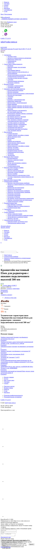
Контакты (7, 8)
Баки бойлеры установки (14, 204)
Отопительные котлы (13, 166)
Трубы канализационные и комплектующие (20, 215)
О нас (5, 11)
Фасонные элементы (13, 82)
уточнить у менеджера (12, 288)
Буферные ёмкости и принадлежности (18, 206)
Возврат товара (8, 388)
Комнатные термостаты (14, 59)
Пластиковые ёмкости (13, 70)
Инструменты (8, 132)
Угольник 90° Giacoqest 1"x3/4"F (10, 357)
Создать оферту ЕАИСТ (9, 285)
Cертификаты (8, 10)
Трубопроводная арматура (15, 127)
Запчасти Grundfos (12, 169)
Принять (31, 544)
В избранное (4, 291)
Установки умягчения (13, 87)
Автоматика (7, 55)
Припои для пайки (12, 147)
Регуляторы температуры (14, 118)
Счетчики (10, 79)
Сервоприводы (11, 61)
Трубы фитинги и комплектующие (17, 217)
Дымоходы (10, 161)
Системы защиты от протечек (16, 123)
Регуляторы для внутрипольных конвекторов (20, 198)
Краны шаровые (12, 104)
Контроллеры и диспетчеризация (17, 102)
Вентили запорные (12, 92)
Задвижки (10, 96)
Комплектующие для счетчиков (16, 67)
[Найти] (17, 252)
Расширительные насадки (14, 150)
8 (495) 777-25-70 (6, 38)
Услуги (6, 6)
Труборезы (10, 153)
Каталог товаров (9, 377)
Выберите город (12, 22)
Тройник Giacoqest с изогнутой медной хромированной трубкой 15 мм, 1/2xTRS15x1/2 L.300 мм (17, 342)
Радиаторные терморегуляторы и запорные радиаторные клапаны (19, 114)
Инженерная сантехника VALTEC (17, 210)
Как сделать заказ (9, 380)
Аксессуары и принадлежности (13, 64)
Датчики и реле (11, 56)
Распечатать (4, 290)
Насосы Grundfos (12, 173)
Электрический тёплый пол (12, 220)
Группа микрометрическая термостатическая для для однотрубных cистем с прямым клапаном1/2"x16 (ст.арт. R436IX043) (17, 362)
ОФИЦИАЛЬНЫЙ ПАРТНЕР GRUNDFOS (14, 19)
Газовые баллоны (12, 133)
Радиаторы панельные (13, 195)
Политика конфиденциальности (13, 395)
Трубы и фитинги (9, 212)
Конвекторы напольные (14, 189)
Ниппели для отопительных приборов (18, 190)
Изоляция (10, 65)
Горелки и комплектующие (15, 160)
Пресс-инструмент (12, 144)
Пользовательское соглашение (13, 397)
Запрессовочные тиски (14, 136)
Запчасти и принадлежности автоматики (19, 58)
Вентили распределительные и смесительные (20, 93)
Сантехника (7, 209)
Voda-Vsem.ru (8, 255)
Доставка (6, 3)
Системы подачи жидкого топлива (17, 78)
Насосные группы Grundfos (15, 172)
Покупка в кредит (9, 386)
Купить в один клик (10, 297)
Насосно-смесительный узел (15, 170)
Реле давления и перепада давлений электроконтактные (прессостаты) (17, 120)
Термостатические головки (15, 201)
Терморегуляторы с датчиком (15, 126)
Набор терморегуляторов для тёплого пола (19, 106)
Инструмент (11, 138)
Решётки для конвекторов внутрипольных (19, 200)
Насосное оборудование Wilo (12, 180)
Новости (6, 2)
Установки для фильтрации (15, 85)
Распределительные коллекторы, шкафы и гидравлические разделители (19, 75)
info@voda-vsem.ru (9, 42)
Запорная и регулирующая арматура (14, 89)
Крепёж (9, 69)
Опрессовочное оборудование (16, 143)
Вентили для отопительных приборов (18, 183)
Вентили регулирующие (14, 95)
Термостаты (10, 62)
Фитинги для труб (12, 218)
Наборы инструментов (14, 141)
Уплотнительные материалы (15, 81)
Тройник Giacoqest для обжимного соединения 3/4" (15, 351)
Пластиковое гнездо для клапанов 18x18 (12, 354)
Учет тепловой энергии (14, 130)
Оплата (6, 5)
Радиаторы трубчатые (13, 197)
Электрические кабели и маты (16, 223)
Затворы (9, 98)
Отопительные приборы (11, 181)
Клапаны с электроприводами (16, 99)
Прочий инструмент (13, 149)
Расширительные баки (10, 203)
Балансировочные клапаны (15, 90)
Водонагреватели (12, 158)
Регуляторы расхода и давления (16, 116)
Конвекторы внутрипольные (15, 187)
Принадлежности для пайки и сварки (18, 146)
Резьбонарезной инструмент (15, 152)
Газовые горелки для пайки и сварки (18, 135)
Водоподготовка (9, 84)
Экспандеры (11, 155)
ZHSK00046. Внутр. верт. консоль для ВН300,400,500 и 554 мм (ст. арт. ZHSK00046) (17, 367)
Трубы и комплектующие (14, 214)
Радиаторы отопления (13, 194)
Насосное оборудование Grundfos (13, 167)
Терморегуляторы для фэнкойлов (17, 124)
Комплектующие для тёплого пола (17, 221)
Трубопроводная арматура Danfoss (17, 129)
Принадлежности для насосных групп (18, 175)
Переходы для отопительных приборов (18, 192)
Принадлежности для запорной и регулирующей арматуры (17, 111)
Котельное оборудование (11, 156)
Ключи (9, 140)
